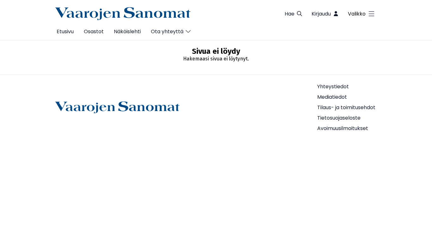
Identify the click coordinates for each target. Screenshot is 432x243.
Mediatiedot (332, 97)
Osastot (94, 31)
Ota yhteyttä (167, 31)
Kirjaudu (321, 13)
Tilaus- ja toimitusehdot (346, 107)
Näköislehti (127, 31)
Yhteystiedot (333, 86)
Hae (289, 13)
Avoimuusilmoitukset (342, 128)
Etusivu (65, 31)
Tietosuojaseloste (339, 118)
